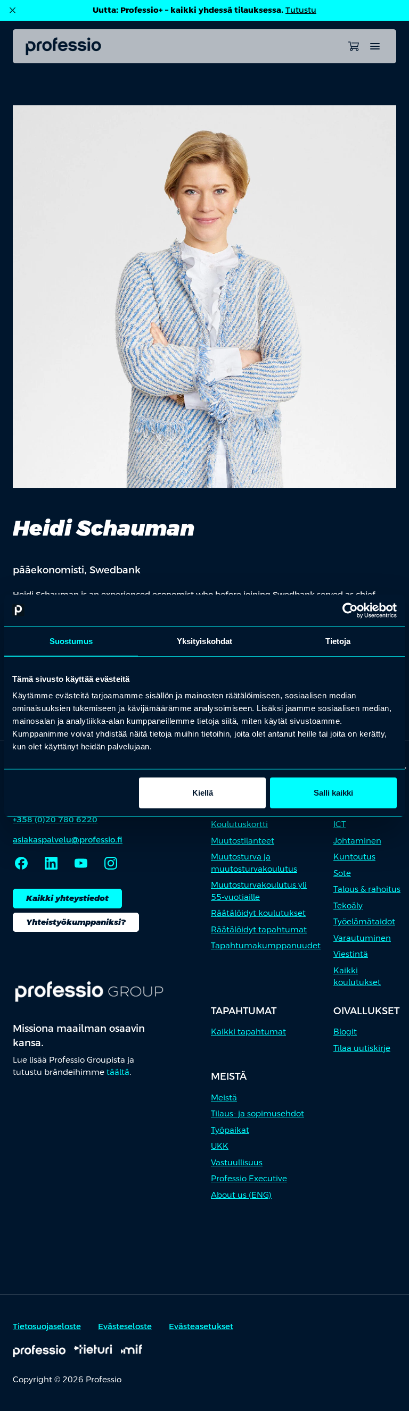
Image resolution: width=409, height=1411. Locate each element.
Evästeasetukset (201, 1326)
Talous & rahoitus (366, 889)
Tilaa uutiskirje (361, 1048)
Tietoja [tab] (338, 640)
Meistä (224, 1097)
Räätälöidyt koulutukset (258, 912)
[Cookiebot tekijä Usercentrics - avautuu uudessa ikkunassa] (350, 610)
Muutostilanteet (242, 840)
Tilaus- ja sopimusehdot (257, 1113)
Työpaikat (230, 1129)
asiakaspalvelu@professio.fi (67, 839)
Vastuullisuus (237, 1162)
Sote (342, 873)
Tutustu (300, 9)
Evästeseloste (125, 1326)
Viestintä (350, 953)
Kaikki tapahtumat (248, 1031)
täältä (118, 1071)
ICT (339, 824)
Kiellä (202, 792)
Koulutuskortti (239, 824)
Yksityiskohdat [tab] (204, 640)
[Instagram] (110, 863)
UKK (219, 1145)
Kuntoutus (354, 856)
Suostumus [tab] (71, 640)
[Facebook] (21, 863)
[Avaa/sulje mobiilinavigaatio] (374, 46)
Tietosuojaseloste (47, 1326)
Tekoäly (348, 905)
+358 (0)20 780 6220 (55, 819)
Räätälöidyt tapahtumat (259, 929)
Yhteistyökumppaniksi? (76, 921)
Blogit (345, 1031)
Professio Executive (249, 1178)
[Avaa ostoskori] (353, 46)
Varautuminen (362, 937)
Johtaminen (357, 840)
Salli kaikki (333, 792)
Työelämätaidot (364, 921)
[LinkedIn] (51, 863)
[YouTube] (80, 863)
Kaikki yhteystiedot (67, 898)
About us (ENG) (241, 1194)
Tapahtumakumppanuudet (266, 945)
